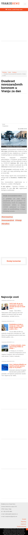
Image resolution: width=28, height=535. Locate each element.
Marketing (23, 521)
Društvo (14, 72)
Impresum (23, 524)
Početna (4, 72)
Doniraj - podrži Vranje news (14, 9)
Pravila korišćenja (21, 526)
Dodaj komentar (14, 261)
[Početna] (10, 3)
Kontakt (24, 519)
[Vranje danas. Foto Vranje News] (14, 138)
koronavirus (8, 217)
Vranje (19, 220)
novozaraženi (8, 220)
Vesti (9, 72)
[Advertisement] (14, 26)
